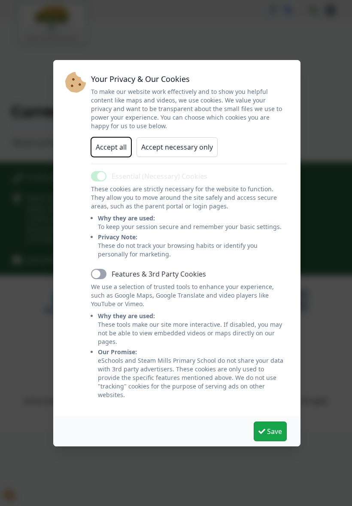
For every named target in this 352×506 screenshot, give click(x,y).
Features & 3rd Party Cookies (159, 274)
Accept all (111, 147)
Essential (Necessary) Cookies (159, 176)
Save (273, 431)
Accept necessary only (177, 147)
